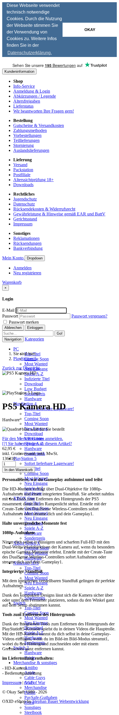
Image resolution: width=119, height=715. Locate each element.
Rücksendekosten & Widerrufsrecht (44, 209)
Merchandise (35, 687)
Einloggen (35, 328)
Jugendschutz (25, 199)
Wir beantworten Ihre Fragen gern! (43, 111)
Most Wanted (36, 364)
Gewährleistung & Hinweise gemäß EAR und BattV (59, 214)
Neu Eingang (36, 483)
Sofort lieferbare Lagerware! (49, 463)
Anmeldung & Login (31, 91)
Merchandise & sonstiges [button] (35, 662)
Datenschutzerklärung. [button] (29, 52)
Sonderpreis (34, 538)
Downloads (23, 184)
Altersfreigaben (26, 101)
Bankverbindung (28, 248)
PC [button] (16, 349)
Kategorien (34, 339)
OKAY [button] (89, 29)
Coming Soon (36, 359)
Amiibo (31, 667)
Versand (20, 164)
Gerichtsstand (25, 219)
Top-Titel (32, 413)
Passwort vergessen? (89, 316)
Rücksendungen (27, 243)
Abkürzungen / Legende (34, 96)
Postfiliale (21, 174)
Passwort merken (23, 322)
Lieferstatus (23, 106)
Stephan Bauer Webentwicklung (60, 701)
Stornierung (23, 145)
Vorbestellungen (27, 135)
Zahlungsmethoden (30, 130)
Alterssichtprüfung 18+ (33, 179)
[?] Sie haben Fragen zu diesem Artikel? (37, 443)
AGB (29, 682)
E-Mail (8, 310)
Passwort (10, 316)
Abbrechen (13, 328)
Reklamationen (26, 238)
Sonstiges (32, 707)
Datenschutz (24, 204)
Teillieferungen (26, 140)
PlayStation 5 (25, 358)
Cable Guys (34, 677)
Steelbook (33, 712)
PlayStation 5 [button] (25, 458)
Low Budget (35, 388)
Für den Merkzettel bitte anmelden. (32, 438)
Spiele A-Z (33, 528)
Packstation (23, 169)
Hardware (33, 398)
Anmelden (22, 268)
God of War (34, 682)
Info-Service (24, 86)
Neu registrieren (27, 273)
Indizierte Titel (37, 378)
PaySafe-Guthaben (40, 697)
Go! (60, 333)
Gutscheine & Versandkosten (38, 125)
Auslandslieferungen (31, 150)
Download (33, 383)
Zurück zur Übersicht (21, 368)
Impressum (22, 224)
